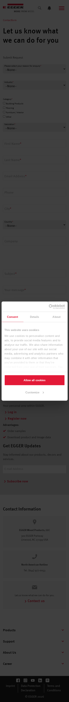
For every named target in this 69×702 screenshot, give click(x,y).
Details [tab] (34, 316)
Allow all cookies (35, 380)
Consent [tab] (12, 316)
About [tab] (56, 316)
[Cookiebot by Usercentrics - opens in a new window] (49, 306)
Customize (32, 392)
